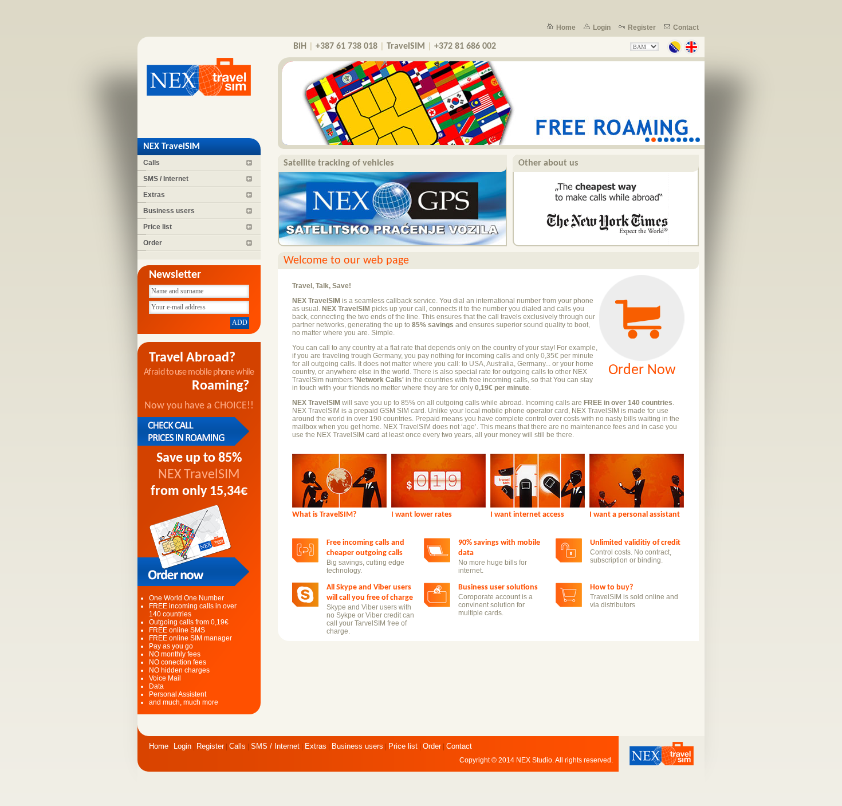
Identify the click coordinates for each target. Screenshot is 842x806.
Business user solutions (498, 587)
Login (602, 27)
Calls (151, 163)
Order (152, 243)
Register (642, 27)
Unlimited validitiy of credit (635, 542)
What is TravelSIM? (324, 514)
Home (566, 27)
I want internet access (527, 514)
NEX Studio (534, 760)
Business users (169, 211)
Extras (154, 195)
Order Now (642, 370)
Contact (686, 27)
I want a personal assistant (634, 514)
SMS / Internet (165, 179)
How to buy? (611, 587)
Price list (157, 227)
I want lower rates (421, 514)
